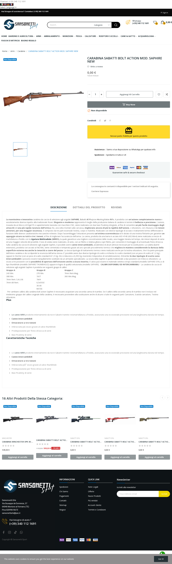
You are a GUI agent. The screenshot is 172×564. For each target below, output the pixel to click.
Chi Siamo (63, 491)
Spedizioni (63, 487)
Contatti (62, 500)
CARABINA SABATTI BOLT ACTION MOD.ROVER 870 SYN (52, 440)
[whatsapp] (21, 532)
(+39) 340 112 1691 (140, 23)
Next (167, 397)
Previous (162, 397)
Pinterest (110, 121)
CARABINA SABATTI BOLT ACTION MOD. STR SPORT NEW (120, 441)
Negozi (62, 509)
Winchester (7, 438)
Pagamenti (64, 496)
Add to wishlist (159, 94)
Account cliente (94, 505)
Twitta (105, 121)
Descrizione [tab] (58, 207)
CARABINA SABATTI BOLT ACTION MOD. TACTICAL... (154, 441)
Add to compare (167, 94)
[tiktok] (15, 532)
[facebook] (3, 532)
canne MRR (19, 352)
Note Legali (93, 487)
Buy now (130, 104)
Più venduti (93, 500)
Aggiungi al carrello (130, 94)
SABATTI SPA (75, 438)
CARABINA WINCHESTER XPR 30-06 (17, 441)
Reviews (116, 207)
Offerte (91, 491)
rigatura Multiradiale (41, 239)
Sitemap (63, 505)
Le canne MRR (18, 314)
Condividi (100, 121)
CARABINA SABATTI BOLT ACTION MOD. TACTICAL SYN (86, 441)
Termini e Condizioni (97, 509)
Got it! (161, 559)
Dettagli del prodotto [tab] (89, 207)
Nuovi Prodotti (94, 496)
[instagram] (9, 532)
